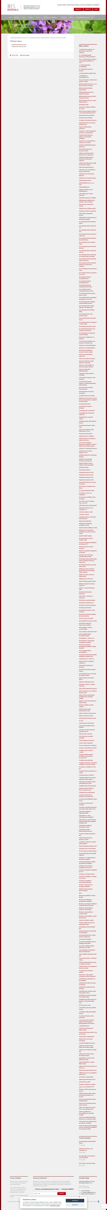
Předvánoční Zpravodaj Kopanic (87, 792)
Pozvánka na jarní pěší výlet (86, 760)
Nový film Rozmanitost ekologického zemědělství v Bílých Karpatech (87, 646)
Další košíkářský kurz (84, 187)
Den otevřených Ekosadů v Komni (87, 326)
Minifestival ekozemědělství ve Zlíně (88, 527)
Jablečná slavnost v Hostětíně (86, 436)
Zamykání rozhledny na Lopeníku (87, 1084)
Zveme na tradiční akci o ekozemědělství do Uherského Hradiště (86, 1113)
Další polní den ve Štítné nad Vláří (87, 208)
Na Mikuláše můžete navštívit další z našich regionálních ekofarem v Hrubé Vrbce (88, 560)
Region (38, 17)
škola (80, 893)
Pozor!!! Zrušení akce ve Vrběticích (87, 745)
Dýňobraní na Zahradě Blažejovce (87, 345)
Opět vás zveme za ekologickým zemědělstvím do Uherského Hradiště (87, 696)
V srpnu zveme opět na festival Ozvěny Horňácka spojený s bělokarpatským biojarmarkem (86, 1021)
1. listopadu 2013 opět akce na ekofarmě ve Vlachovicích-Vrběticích (86, 51)
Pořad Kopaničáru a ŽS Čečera (86, 740)
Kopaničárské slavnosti (85, 470)
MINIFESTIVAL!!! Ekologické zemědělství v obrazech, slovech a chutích (87, 531)
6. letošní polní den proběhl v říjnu (87, 73)
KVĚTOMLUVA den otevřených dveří (88, 505)
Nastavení (75, 1204)
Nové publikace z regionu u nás (86, 638)
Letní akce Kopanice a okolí (86, 512)
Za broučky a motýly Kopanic (86, 1077)
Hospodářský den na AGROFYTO (87, 410)
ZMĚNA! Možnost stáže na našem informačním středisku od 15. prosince (87, 1095)
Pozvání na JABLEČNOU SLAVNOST (88, 748)
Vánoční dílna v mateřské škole (86, 1036)
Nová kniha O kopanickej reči (86, 602)
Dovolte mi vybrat (55, 1205)
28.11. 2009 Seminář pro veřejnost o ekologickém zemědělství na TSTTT (87, 61)
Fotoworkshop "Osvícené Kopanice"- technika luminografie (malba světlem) (87, 383)
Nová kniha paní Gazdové (85, 607)
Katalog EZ (78, 9)
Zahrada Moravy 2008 (84, 1082)
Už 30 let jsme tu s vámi (85, 1005)
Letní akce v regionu (84, 514)
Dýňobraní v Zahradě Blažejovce (87, 348)
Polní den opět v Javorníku (85, 734)
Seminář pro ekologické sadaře (86, 874)
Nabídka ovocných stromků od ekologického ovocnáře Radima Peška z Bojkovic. (87, 570)
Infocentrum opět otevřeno (85, 433)
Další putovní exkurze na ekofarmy (87, 211)
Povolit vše (75, 1200)
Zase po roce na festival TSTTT (86, 1087)
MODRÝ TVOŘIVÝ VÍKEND (85, 536)
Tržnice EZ (88, 9)
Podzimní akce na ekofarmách (86, 723)
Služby (30, 17)
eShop (96, 9)
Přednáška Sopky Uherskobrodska (87, 786)
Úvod (10, 17)
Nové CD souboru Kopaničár (86, 618)
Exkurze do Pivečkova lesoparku (87, 358)
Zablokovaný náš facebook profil (87, 1079)
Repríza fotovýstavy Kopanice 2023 (88, 846)
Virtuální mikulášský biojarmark (87, 1043)
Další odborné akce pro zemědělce (87, 198)
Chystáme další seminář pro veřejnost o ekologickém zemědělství (86, 136)
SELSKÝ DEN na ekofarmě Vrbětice (88, 851)
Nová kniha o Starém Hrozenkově (87, 605)
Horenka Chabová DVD (84, 404)
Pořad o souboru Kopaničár (86, 743)
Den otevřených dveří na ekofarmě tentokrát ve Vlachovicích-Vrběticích (87, 264)
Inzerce (71, 17)
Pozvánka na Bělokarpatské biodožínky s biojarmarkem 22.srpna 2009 (86, 756)
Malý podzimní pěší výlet (85, 521)
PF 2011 (81, 720)
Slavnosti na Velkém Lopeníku (86, 920)
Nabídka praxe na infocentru (86, 578)
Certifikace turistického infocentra (87, 120)
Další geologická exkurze (85, 180)
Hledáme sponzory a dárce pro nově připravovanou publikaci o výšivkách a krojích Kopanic (88, 399)
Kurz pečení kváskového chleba (86, 490)
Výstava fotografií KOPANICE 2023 (88, 1070)
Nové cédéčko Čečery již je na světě (88, 621)
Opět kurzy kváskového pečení (86, 682)
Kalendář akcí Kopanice (82, 17)
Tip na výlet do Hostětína (85, 939)
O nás (23, 17)
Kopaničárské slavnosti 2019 (86, 480)
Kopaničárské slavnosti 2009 (86, 472)
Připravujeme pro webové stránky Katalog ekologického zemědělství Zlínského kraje (87, 821)
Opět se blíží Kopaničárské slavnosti (88, 688)
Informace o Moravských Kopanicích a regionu (47, 1189)
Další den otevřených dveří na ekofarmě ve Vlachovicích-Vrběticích (86, 159)
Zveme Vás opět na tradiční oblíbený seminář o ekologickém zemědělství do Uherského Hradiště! (88, 1127)
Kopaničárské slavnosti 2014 (86, 477)
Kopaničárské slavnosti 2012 (86, 475)
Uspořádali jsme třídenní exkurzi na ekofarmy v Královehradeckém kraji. (87, 1001)
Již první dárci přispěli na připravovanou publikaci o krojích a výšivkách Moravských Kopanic (87, 444)
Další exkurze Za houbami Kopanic (87, 178)
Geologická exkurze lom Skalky (87, 395)
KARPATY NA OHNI (84, 467)
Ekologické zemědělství (50, 17)
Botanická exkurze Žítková (85, 117)
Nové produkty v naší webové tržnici (88, 631)
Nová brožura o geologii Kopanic (87, 600)
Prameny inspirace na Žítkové (86, 775)
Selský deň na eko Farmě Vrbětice (87, 848)
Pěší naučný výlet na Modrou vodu (87, 718)
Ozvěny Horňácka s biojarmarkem (87, 713)
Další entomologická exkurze (86, 167)
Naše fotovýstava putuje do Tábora (87, 581)
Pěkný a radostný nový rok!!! (86, 715)
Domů (11, 27)
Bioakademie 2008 (83, 104)
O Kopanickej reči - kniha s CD (86, 659)
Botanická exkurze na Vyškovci (86, 115)
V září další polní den (84, 1026)
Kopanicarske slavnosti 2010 (19, 44)
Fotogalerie (64, 17)
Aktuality (16, 17)
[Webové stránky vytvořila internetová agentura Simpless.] (98, 1201)
